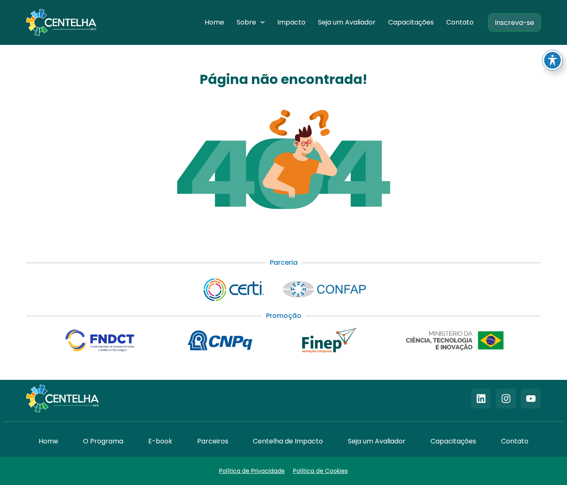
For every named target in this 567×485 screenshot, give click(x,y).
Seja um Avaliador (347, 22)
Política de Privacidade (252, 471)
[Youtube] (531, 399)
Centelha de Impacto (288, 441)
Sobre (246, 22)
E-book (160, 441)
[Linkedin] (481, 399)
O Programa (103, 441)
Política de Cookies (320, 471)
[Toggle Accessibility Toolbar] (552, 60)
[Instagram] (506, 399)
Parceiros (212, 441)
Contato (460, 22)
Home (214, 22)
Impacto (291, 22)
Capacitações (411, 22)
